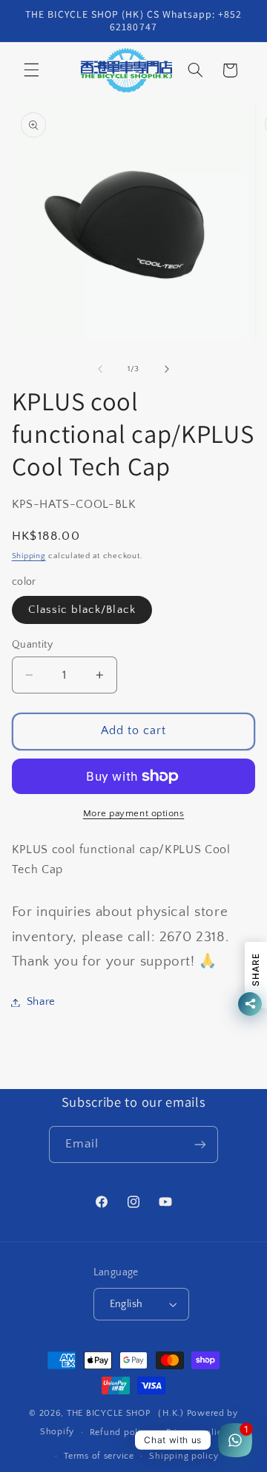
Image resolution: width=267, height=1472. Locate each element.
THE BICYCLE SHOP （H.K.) (127, 1413)
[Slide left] (100, 369)
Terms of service (99, 1456)
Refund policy (120, 1432)
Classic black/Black (82, 610)
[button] (31, 70)
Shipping (29, 556)
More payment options (134, 813)
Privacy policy (196, 1432)
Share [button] (41, 1002)
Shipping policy (183, 1456)
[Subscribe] (200, 1144)
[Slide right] (167, 369)
